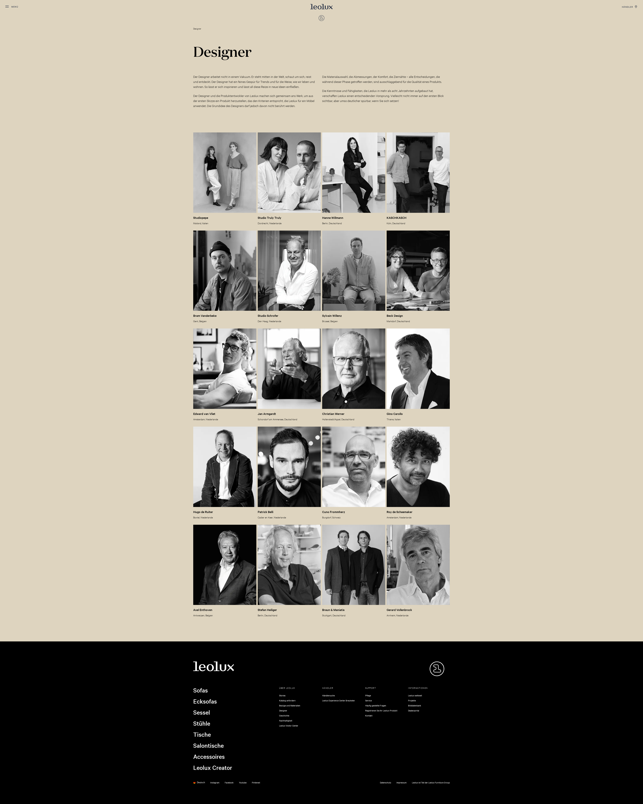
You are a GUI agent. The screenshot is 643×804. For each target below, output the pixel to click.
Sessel (201, 712)
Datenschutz (385, 782)
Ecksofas (205, 701)
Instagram (214, 782)
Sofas (200, 690)
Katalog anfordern (287, 700)
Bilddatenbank (414, 705)
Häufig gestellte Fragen (375, 705)
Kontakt (368, 715)
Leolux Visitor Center (288, 725)
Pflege (368, 695)
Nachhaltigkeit (285, 720)
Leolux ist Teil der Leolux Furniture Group (431, 782)
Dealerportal (413, 710)
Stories (282, 695)
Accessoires (209, 756)
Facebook (229, 782)
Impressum (402, 782)
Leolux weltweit (415, 695)
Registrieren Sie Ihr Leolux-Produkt (381, 710)
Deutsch (201, 782)
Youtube (242, 782)
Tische (202, 734)
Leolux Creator (212, 767)
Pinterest (256, 782)
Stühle (201, 723)
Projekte (412, 700)
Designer (283, 710)
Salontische (208, 745)
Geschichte (284, 715)
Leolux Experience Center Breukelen (338, 700)
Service (368, 700)
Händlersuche (328, 695)
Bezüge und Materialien (289, 705)
